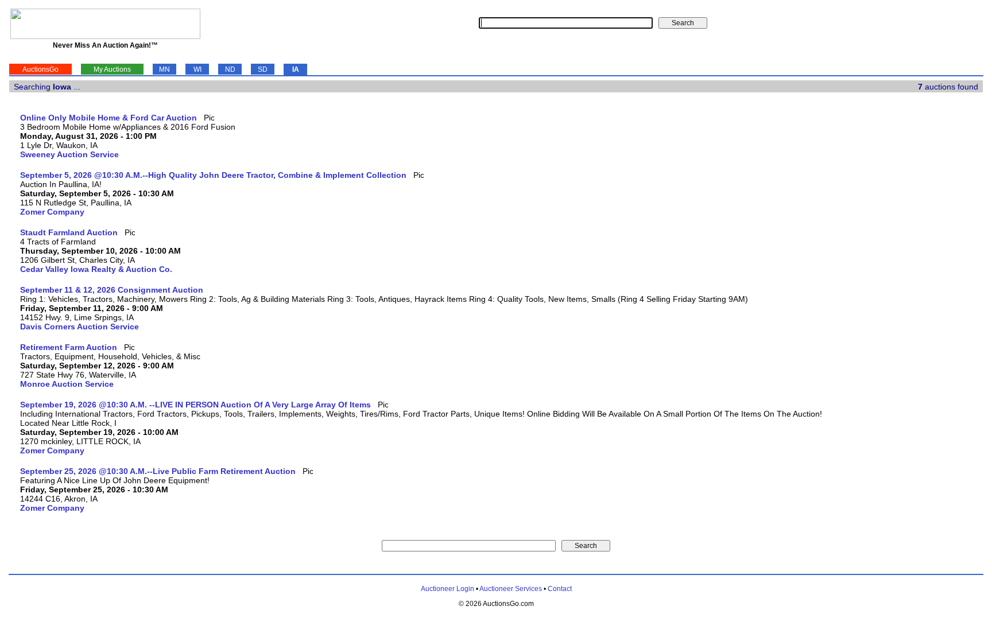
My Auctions (112, 69)
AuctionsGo (40, 69)
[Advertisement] (936, 285)
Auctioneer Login (447, 589)
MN (164, 69)
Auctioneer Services (510, 589)
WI (197, 69)
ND (230, 69)
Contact (560, 589)
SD (263, 69)
